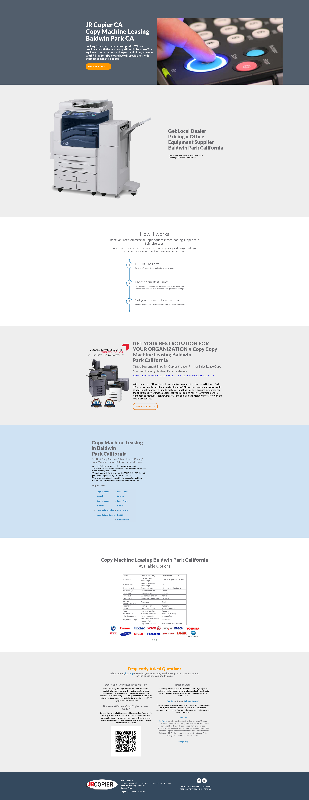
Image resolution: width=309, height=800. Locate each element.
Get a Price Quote (98, 66)
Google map (183, 741)
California (183, 717)
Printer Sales (123, 519)
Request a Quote (145, 406)
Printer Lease (191, 701)
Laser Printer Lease (106, 515)
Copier (170, 701)
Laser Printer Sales (105, 510)
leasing (129, 673)
